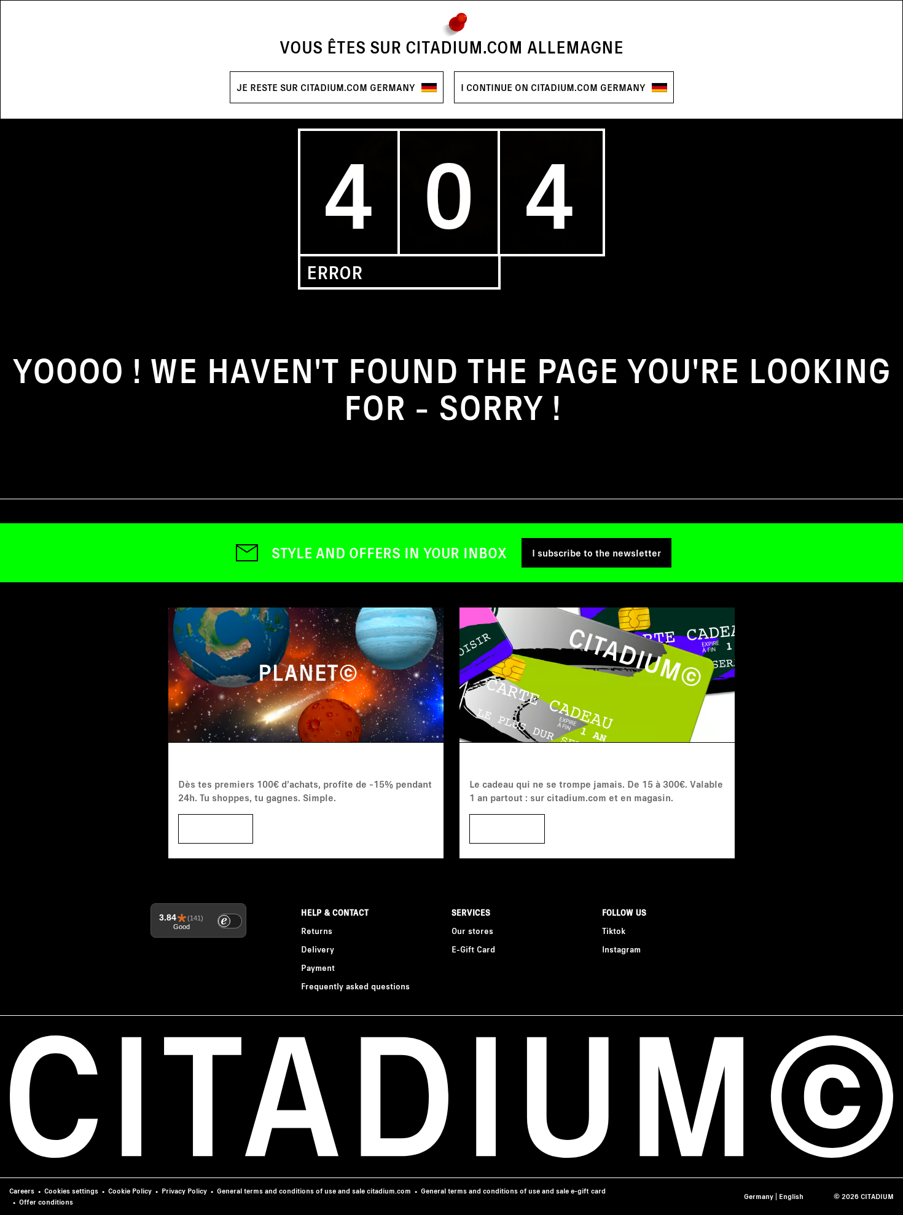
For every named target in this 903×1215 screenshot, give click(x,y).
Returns (316, 930)
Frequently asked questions (355, 986)
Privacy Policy (184, 1190)
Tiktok (613, 930)
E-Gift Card (473, 949)
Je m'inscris (216, 828)
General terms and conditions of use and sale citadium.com (314, 1190)
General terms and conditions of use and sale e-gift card (513, 1190)
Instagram (621, 949)
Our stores (472, 930)
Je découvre (507, 828)
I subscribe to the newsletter (596, 552)
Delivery (317, 949)
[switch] (229, 921)
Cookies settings (71, 1190)
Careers (21, 1190)
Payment (318, 967)
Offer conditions (46, 1201)
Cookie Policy (130, 1190)
